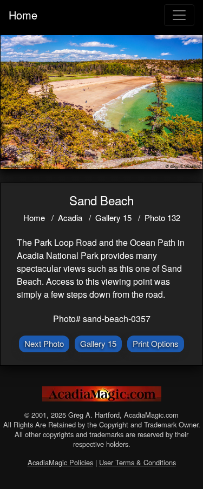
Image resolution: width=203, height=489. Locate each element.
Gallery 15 (113, 217)
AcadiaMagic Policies (60, 462)
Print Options (156, 343)
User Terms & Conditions (137, 462)
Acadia (70, 217)
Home (23, 15)
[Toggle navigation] (179, 15)
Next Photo (44, 343)
